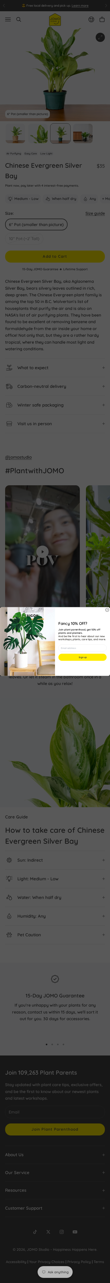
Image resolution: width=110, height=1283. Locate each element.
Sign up (82, 657)
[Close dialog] (107, 610)
